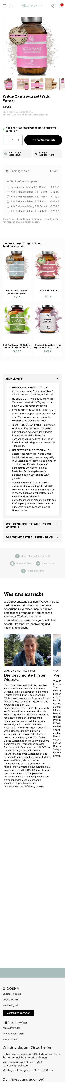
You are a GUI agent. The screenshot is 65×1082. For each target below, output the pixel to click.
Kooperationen (10, 1039)
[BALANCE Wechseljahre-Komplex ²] (17, 268)
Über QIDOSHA (11, 999)
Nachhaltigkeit (10, 1005)
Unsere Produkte (12, 993)
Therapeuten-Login (13, 1033)
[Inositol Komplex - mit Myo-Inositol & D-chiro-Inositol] (48, 322)
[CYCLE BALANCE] (48, 268)
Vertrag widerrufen (18, 1012)
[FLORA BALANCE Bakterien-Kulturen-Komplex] (17, 322)
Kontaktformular (11, 1027)
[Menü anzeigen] (4, 6)
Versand (17, 114)
